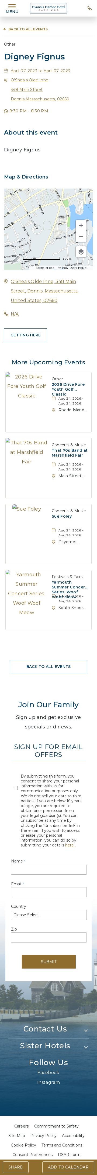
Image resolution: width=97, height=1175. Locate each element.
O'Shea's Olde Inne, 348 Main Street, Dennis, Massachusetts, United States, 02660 (44, 291)
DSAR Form (69, 1154)
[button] (40, 89)
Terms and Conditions (61, 1145)
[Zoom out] (81, 236)
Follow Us (48, 1062)
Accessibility (73, 1135)
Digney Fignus (34, 57)
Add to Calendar (68, 1167)
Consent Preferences (32, 1154)
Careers (21, 1126)
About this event (31, 132)
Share (15, 1167)
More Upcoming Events (48, 362)
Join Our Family (48, 704)
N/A (15, 314)
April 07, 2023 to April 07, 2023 (40, 70)
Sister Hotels (45, 1046)
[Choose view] (81, 251)
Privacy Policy (43, 1135)
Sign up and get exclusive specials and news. (48, 722)
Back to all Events (28, 29)
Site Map (16, 1135)
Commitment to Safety (56, 1126)
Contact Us (45, 1029)
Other (10, 44)
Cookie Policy (23, 1145)
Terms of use (45, 267)
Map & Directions (26, 177)
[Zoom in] (81, 225)
